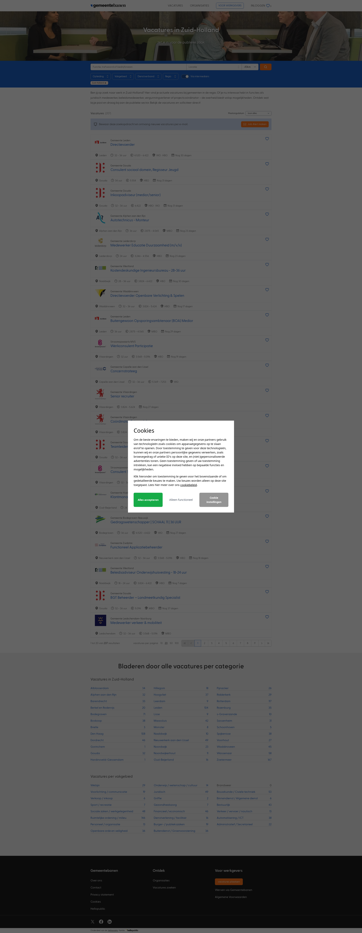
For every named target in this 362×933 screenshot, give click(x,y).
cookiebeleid (188, 485)
